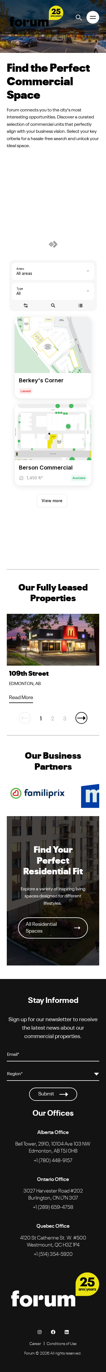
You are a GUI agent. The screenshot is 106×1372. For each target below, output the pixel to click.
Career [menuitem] (35, 1343)
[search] (79, 17)
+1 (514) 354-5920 (53, 1253)
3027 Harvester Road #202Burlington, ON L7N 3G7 (53, 1194)
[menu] (92, 17)
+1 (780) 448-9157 (53, 1160)
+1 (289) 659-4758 (53, 1206)
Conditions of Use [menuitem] (62, 1343)
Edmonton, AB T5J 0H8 (52, 1147)
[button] (81, 718)
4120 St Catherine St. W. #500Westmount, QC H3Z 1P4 (53, 1241)
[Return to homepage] (35, 17)
